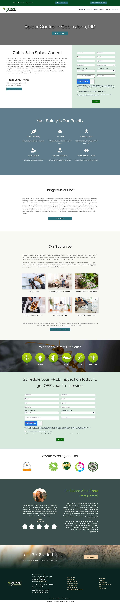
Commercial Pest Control (75, 589)
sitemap (68, 598)
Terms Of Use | (62, 598)
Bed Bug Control (72, 587)
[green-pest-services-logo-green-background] (15, 581)
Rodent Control (72, 581)
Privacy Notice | (54, 598)
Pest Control (71, 577)
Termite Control (72, 585)
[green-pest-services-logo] (9, 8)
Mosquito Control (72, 583)
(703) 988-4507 (42, 581)
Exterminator (71, 579)
